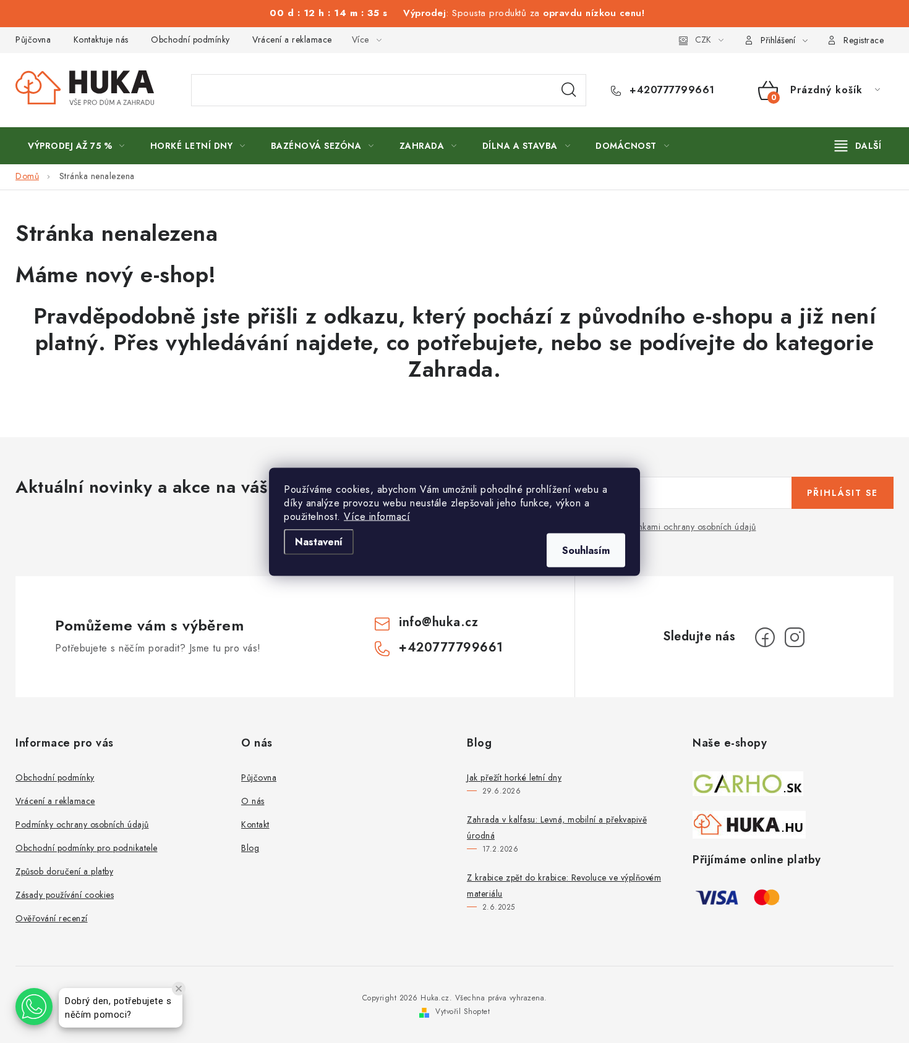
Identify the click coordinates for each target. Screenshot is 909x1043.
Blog (250, 848)
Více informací (377, 516)
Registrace (863, 40)
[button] (34, 1006)
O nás (253, 801)
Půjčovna (33, 39)
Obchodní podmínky (190, 39)
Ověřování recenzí (51, 918)
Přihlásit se (842, 493)
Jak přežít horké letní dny (514, 777)
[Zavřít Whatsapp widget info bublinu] (179, 988)
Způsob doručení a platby (64, 871)
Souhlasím (586, 550)
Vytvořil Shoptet (462, 1011)
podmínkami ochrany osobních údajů (684, 527)
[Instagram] (794, 637)
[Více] (858, 145)
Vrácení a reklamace (292, 39)
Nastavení (319, 541)
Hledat (569, 90)
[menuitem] (76, 145)
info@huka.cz (438, 622)
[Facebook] (765, 637)
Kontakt (255, 824)
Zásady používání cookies (64, 895)
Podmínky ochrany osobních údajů (82, 824)
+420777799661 (670, 90)
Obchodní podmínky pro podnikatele (86, 848)
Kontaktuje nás (101, 39)
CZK (703, 39)
